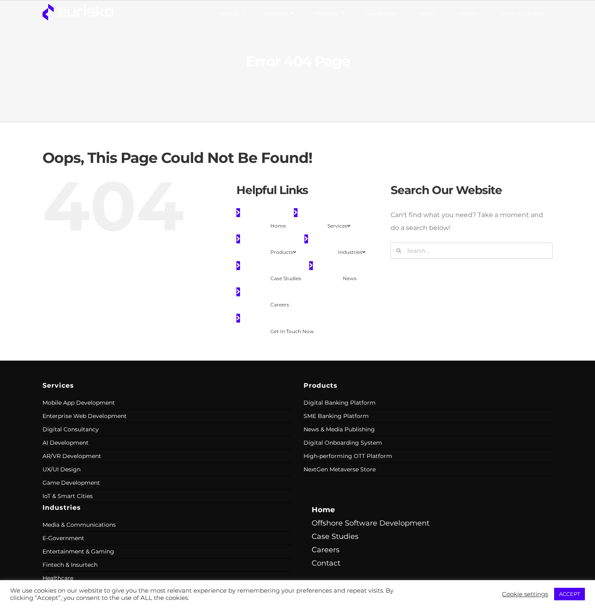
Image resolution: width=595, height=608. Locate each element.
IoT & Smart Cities (67, 496)
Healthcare (57, 578)
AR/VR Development (71, 456)
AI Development (65, 442)
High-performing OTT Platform (348, 456)
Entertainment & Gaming (78, 551)
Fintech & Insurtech (70, 564)
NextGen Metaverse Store (340, 469)
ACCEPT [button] (569, 594)
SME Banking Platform (336, 416)
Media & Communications (79, 524)
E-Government (63, 538)
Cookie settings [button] (525, 594)
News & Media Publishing (339, 429)
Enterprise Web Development (84, 416)
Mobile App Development (78, 402)
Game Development (71, 482)
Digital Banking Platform (340, 402)
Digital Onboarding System (343, 442)
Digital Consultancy (70, 429)
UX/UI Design (61, 469)
